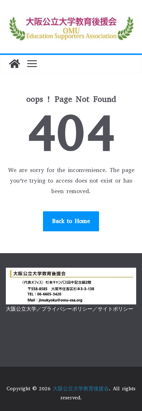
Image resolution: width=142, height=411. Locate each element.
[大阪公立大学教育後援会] (14, 63)
